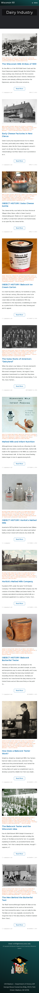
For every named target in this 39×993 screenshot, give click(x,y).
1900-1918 (29, 129)
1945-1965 (17, 280)
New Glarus (6, 126)
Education (5, 742)
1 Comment (7, 543)
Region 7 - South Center (9, 131)
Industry (25, 58)
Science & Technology (9, 744)
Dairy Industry (7, 58)
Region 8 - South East (29, 577)
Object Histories (27, 195)
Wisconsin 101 (8, 3)
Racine (4, 512)
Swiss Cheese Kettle (25, 131)
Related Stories (14, 128)
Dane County (31, 276)
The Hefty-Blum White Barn (16, 356)
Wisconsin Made (30, 277)
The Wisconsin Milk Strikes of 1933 (19, 64)
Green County (24, 128)
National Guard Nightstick (19, 61)
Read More (19, 88)
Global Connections (19, 353)
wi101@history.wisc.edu (21, 943)
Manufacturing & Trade (16, 60)
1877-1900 (6, 129)
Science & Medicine (8, 439)
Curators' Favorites (20, 821)
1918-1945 (27, 60)
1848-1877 (34, 128)
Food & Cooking (27, 126)
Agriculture (17, 58)
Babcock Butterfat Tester (10, 746)
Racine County (28, 514)
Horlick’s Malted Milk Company (17, 581)
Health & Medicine (8, 435)
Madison (22, 276)
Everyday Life (20, 198)
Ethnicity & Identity (23, 196)
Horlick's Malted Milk (22, 439)
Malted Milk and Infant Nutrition (18, 442)
